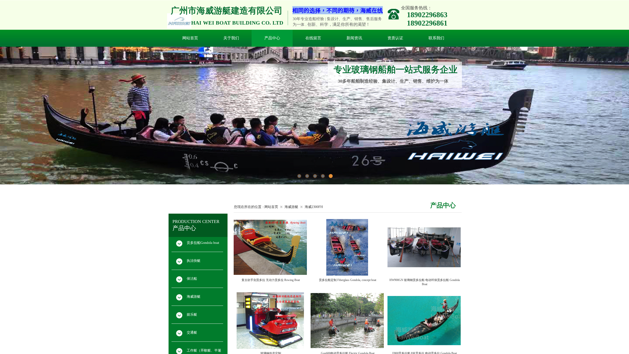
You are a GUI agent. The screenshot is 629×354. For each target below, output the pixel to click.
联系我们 (436, 38)
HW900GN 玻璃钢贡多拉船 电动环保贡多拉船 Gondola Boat (424, 282)
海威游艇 (291, 207)
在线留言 (313, 38)
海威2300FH (314, 207)
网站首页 (190, 38)
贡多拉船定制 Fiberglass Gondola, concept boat (347, 280)
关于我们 (231, 38)
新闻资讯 (354, 38)
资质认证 (395, 38)
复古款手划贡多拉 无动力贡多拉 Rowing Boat (271, 280)
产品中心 (272, 38)
